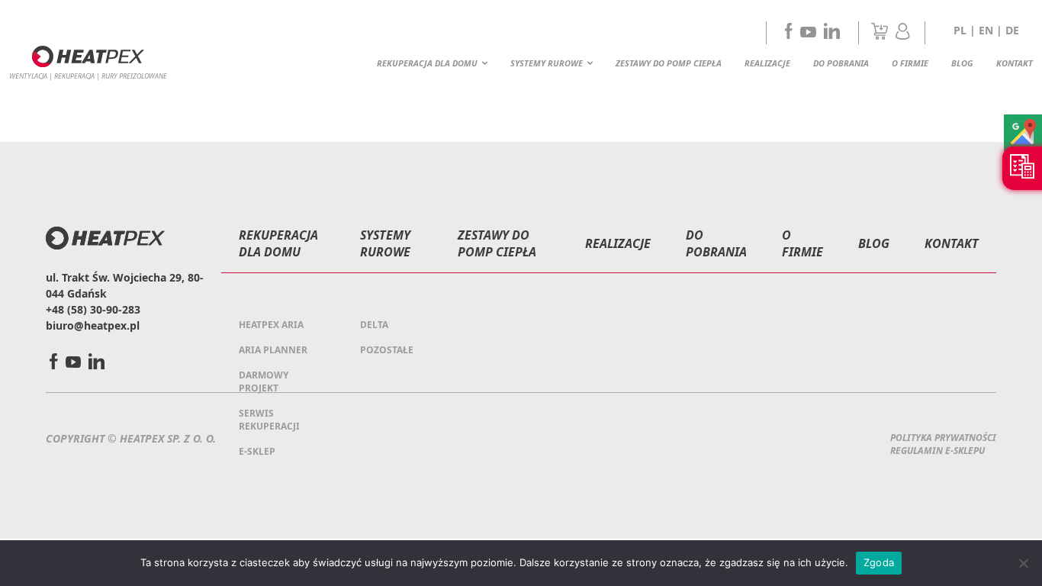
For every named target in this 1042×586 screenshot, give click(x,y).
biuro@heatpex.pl (93, 325)
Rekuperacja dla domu (427, 63)
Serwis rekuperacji (269, 420)
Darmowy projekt (263, 381)
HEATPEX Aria (271, 324)
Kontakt (1014, 63)
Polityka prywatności (943, 437)
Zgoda (879, 562)
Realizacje (767, 63)
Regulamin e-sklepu (937, 450)
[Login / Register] (903, 35)
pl (960, 30)
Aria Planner (273, 349)
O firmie (910, 63)
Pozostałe (386, 349)
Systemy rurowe (546, 63)
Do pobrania (841, 63)
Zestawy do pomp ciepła (669, 63)
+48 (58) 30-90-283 (93, 309)
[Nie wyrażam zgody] (1023, 563)
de (1012, 30)
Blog (962, 63)
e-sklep (257, 451)
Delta (374, 324)
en (986, 30)
